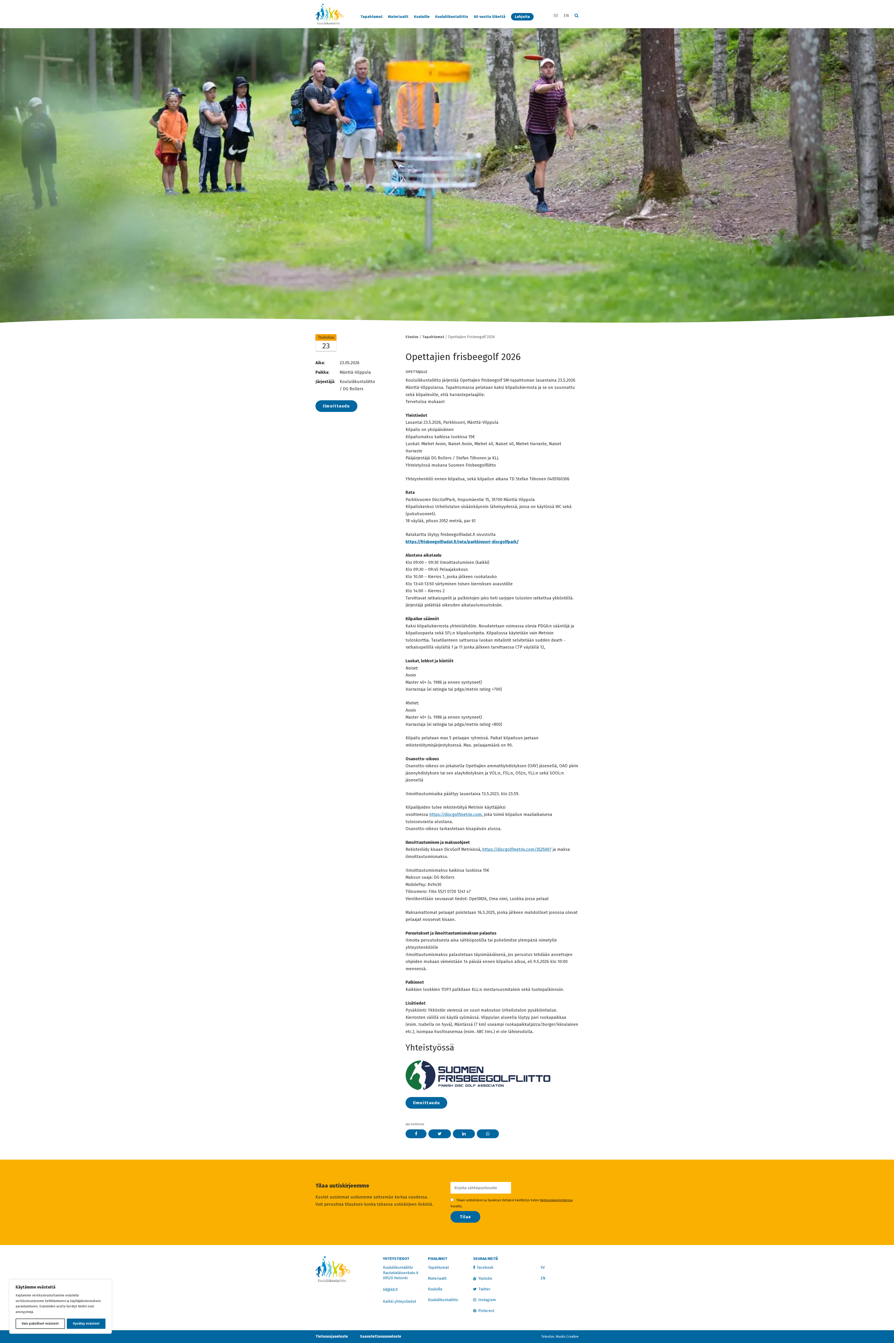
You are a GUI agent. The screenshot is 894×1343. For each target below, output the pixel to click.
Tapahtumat (371, 16)
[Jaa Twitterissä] (439, 1133)
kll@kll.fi (391, 1289)
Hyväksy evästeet (86, 1324)
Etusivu (412, 337)
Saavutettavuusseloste (380, 1336)
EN (566, 15)
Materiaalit (398, 16)
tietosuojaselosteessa (556, 1200)
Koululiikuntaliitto (451, 16)
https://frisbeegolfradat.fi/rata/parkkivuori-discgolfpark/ (462, 541)
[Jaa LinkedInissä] (464, 1133)
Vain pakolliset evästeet (40, 1324)
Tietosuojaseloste (331, 1336)
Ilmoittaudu (336, 406)
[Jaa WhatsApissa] (488, 1133)
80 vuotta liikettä (489, 16)
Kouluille (422, 16)
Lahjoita (522, 16)
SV (555, 15)
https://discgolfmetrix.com (455, 814)
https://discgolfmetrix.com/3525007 (517, 849)
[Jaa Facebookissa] (416, 1133)
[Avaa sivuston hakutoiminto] (577, 16)
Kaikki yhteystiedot (399, 1301)
